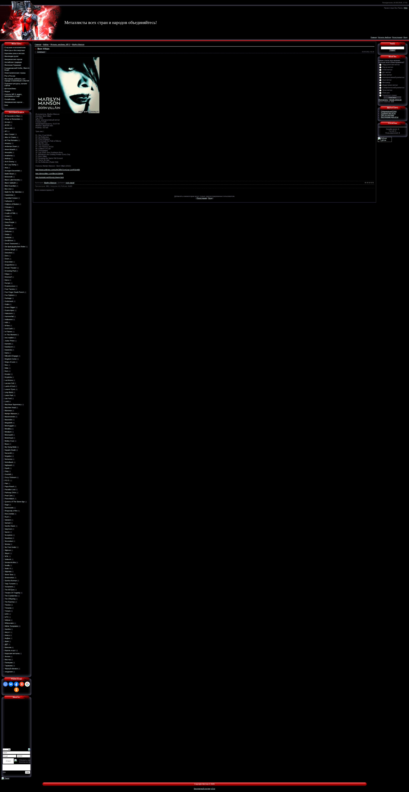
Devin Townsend (11, 244)
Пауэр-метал (387, 67)
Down (7, 259)
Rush (7, 517)
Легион (7, 656)
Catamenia (9, 195)
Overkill (8, 474)
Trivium (7, 611)
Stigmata (8, 571)
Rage (7, 505)
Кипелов (8, 647)
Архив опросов (395, 100)
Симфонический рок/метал (393, 88)
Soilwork (8, 559)
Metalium (8, 432)
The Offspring (10, 599)
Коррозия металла (12, 653)
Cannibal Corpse (11, 198)
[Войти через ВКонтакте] (10, 684)
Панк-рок (386, 93)
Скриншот (41, 52)
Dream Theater (10, 268)
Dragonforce (9, 265)
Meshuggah (9, 426)
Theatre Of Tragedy (12, 593)
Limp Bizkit (9, 392)
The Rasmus (10, 602)
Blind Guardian (10, 186)
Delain (7, 234)
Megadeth (8, 423)
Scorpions (8, 535)
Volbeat (7, 620)
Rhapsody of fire (11, 511)
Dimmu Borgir (10, 250)
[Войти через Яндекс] (21, 684)
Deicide (7, 225)
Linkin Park (9, 395)
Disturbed (8, 253)
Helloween (9, 319)
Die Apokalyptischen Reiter (15, 247)
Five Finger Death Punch (14, 292)
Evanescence (10, 286)
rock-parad (70, 183)
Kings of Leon (10, 362)
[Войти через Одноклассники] (16, 689)
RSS (405, 8)
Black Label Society (12, 180)
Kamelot (8, 344)
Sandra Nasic (10, 526)
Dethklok (8, 237)
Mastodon (8, 420)
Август (7, 632)
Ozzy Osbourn (10, 477)
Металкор (386, 82)
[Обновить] (29, 749)
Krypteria (8, 377)
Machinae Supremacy (13, 404)
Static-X (8, 568)
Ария (7, 641)
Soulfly (7, 565)
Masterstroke (10, 417)
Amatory (8, 143)
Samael (7, 523)
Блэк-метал (387, 75)
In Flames (8, 332)
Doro (6, 256)
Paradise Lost (10, 489)
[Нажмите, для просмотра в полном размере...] (67, 85)
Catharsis (8, 201)
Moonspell (8, 435)
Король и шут (10, 650)
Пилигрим (9, 663)
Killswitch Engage (11, 356)
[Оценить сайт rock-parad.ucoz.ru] (3, 778)
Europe (7, 283)
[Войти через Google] (27, 684)
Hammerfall (9, 316)
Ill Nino (7, 325)
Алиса (7, 635)
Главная (374, 37)
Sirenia (7, 544)
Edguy (7, 274)
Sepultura (8, 538)
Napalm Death (10, 450)
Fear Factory (10, 289)
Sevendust (9, 541)
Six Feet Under (10, 547)
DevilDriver (9, 240)
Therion (8, 605)
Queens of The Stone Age (15, 502)
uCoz (213, 789)
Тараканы (9, 666)
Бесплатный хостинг (202, 789)
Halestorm (9, 313)
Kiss (6, 365)
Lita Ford (8, 398)
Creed (7, 216)
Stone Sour (9, 574)
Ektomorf (8, 277)
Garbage (8, 298)
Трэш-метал (387, 90)
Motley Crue (9, 441)
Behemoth (8, 177)
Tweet (7, 778)
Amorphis (8, 152)
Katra (7, 353)
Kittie (6, 368)
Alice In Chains (10, 137)
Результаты (383, 100)
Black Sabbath (10, 183)
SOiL (6, 556)
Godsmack (9, 301)
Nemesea (8, 459)
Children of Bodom (12, 204)
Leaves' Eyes (10, 389)
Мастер (8, 659)
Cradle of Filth (10, 213)
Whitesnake (9, 623)
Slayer (7, 553)
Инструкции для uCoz (389, 117)
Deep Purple (9, 222)
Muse (7, 444)
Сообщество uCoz (388, 113)
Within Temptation (11, 626)
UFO (6, 617)
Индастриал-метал (390, 85)
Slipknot (8, 550)
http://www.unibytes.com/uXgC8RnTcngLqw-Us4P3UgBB (57, 170)
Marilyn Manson (11, 414)
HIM (6, 322)
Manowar (8, 411)
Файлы (46, 44)
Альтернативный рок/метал (393, 77)
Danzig (7, 219)
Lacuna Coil (9, 383)
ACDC (7, 125)
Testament (9, 587)
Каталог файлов (384, 37)
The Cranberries (11, 596)
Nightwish (8, 465)
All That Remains (11, 140)
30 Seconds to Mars (12, 116)
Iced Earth (9, 329)
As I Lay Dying (10, 165)
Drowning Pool (10, 271)
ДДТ (6, 644)
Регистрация (397, 37)
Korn (6, 371)
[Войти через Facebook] (16, 684)
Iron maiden (9, 338)
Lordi (6, 401)
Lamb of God (10, 386)
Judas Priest (9, 341)
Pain (6, 483)
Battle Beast (9, 174)
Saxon (7, 532)
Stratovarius (9, 577)
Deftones (8, 231)
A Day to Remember (12, 119)
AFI (6, 131)
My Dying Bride (10, 447)
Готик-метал (387, 70)
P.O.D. (7, 480)
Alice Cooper (10, 134)
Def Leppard (9, 228)
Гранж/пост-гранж (389, 95)
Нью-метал (386, 80)
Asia (6, 168)
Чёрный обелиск (11, 669)
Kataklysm (9, 347)
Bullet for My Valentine (13, 192)
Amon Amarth (10, 149)
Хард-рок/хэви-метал (391, 65)
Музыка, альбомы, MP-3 (60, 44)
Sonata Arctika (10, 562)
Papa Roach (9, 486)
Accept (7, 122)
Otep (6, 471)
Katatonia (8, 350)
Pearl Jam (8, 496)
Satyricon (8, 529)
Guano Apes (9, 310)
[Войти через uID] (5, 684)
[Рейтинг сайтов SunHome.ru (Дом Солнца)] (385, 139)
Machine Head (10, 407)
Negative (8, 456)
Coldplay (8, 210)
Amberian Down (11, 146)
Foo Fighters (10, 295)
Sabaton (8, 520)
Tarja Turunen (10, 584)
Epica (7, 280)
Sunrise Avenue (11, 581)
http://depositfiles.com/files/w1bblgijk (49, 174)
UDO (7, 614)
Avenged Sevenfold (12, 171)
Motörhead (9, 438)
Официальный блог (389, 111)
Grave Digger (10, 307)
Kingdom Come (10, 359)
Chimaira (8, 207)
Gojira (7, 304)
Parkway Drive (10, 492)
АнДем (7, 638)
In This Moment (11, 335)
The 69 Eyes (10, 590)
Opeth (7, 468)
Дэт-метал (386, 72)
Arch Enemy (9, 162)
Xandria (8, 629)
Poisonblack (9, 499)
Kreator (7, 374)
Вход (405, 37)
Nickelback (9, 462)
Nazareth (8, 453)
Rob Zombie (9, 514)
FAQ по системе (387, 115)
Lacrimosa (9, 380)
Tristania (8, 608)
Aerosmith (8, 128)
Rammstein (9, 508)
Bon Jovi (8, 189)
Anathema (8, 155)
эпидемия (9, 672)
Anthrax (8, 158)
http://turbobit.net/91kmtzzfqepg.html (49, 177)
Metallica (8, 429)
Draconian (9, 262)
